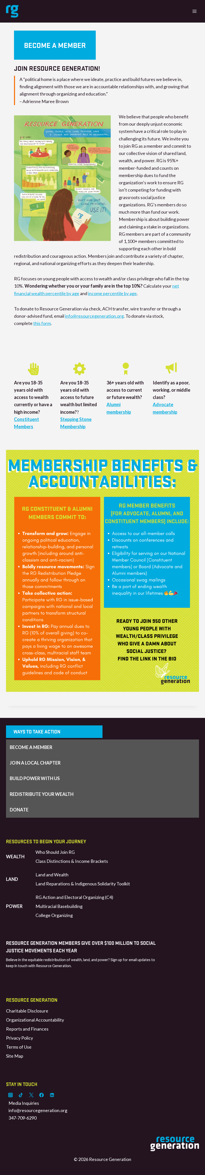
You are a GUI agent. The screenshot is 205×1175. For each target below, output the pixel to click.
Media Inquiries (23, 1103)
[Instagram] (10, 1095)
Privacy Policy (19, 1038)
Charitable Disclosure (27, 1011)
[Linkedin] (52, 1095)
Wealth (15, 856)
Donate (19, 809)
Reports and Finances (27, 1029)
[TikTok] (20, 1095)
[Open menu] (194, 11)
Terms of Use (19, 1047)
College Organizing (54, 915)
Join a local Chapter (35, 763)
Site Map (14, 1056)
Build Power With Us (35, 778)
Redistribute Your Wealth (42, 794)
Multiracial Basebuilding (59, 906)
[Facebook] (41, 1095)
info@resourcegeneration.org (94, 316)
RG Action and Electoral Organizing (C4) (74, 897)
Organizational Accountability (35, 1020)
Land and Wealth (52, 874)
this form (42, 323)
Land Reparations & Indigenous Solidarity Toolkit (83, 883)
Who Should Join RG (55, 852)
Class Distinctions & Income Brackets (72, 861)
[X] (31, 1095)
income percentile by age (112, 293)
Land (12, 879)
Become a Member (31, 747)
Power (14, 906)
